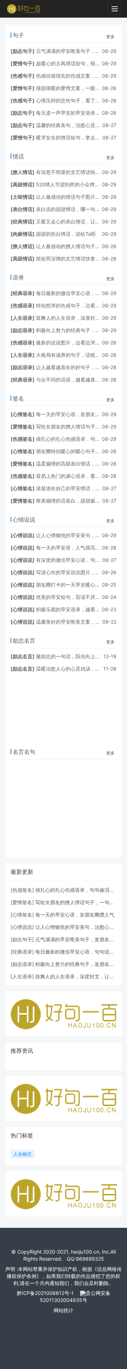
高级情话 (22, 184)
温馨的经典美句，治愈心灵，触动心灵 (78, 125)
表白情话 (22, 209)
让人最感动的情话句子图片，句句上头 (78, 197)
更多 (110, 36)
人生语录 (22, 318)
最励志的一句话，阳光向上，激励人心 (78, 656)
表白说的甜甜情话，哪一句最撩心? (74, 209)
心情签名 (22, 414)
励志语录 (22, 330)
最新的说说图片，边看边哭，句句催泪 (78, 343)
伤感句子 (22, 76)
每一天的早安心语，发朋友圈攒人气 (75, 414)
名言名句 (24, 751)
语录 (18, 277)
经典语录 (22, 293)
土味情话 (22, 197)
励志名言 (24, 640)
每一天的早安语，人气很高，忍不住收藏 (80, 548)
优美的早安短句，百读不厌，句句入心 (78, 597)
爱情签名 (22, 427)
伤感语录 (22, 305)
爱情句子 (22, 63)
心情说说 (24, 519)
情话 (18, 156)
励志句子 (22, 51)
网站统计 (63, 1310)
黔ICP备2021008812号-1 (45, 1293)
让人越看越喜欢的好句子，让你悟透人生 (80, 367)
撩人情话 (22, 172)
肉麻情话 (22, 234)
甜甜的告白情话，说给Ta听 (66, 234)
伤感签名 (22, 439)
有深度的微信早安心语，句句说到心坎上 (80, 560)
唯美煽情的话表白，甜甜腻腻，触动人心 (80, 501)
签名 (18, 398)
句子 (18, 35)
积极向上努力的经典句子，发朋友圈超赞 (80, 330)
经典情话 (22, 221)
